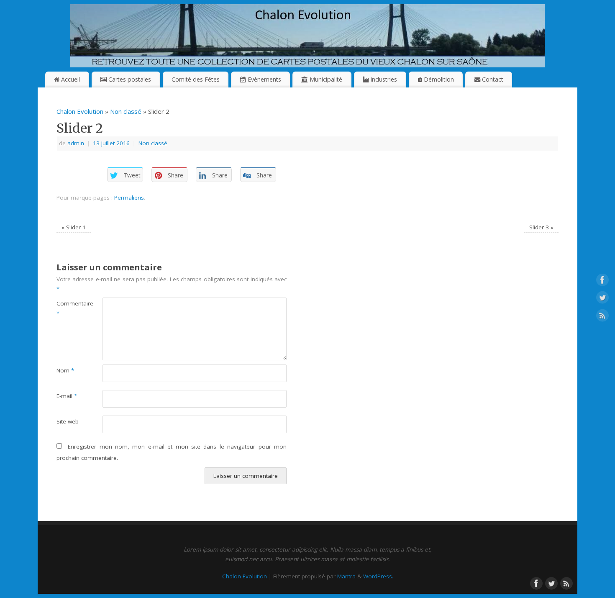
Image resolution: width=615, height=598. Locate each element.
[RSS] (602, 317)
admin (75, 143)
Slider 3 (541, 227)
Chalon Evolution (79, 111)
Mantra (346, 576)
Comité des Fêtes (196, 79)
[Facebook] (602, 281)
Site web (67, 421)
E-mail (66, 396)
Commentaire (67, 308)
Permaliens (129, 197)
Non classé (125, 111)
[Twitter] (602, 299)
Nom (65, 370)
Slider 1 (74, 227)
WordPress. (378, 576)
